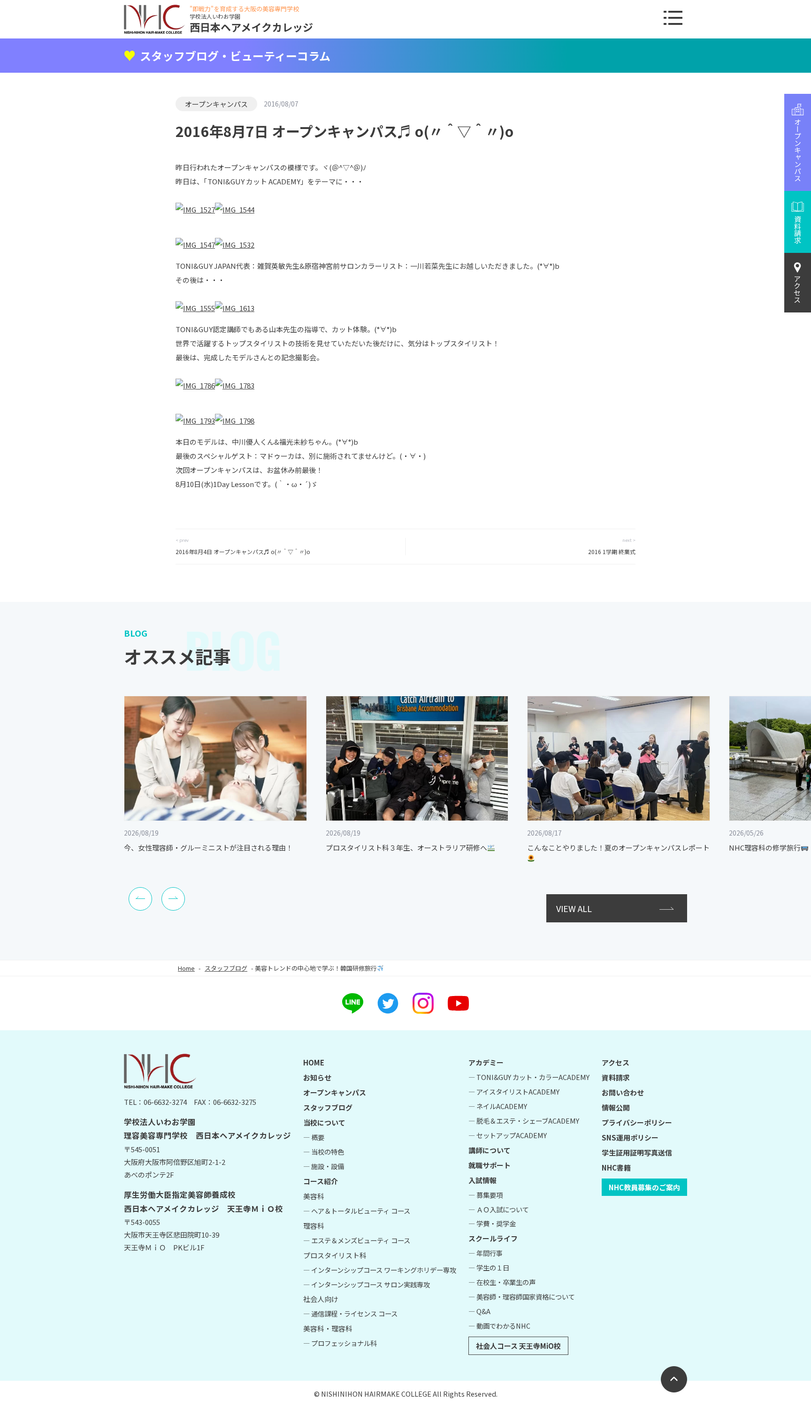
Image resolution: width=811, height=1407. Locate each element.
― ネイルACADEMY (497, 1106)
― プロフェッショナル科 (340, 1343)
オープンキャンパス (216, 104)
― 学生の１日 (488, 1267)
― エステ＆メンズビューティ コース (356, 1240)
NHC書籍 (616, 1167)
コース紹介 (320, 1181)
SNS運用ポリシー (630, 1137)
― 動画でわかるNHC (499, 1326)
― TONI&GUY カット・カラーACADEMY (528, 1077)
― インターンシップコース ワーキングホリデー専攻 (379, 1270)
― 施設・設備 (323, 1166)
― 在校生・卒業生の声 (502, 1282)
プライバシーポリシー (637, 1122)
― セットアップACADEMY (507, 1135)
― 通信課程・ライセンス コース (350, 1313)
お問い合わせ (623, 1092)
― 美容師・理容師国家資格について (521, 1296)
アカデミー (486, 1062)
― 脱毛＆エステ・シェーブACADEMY (523, 1121)
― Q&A (479, 1311)
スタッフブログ (226, 968)
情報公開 (616, 1107)
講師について (489, 1150)
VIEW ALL (574, 908)
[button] (140, 899)
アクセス (798, 289)
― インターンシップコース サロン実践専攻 (366, 1284)
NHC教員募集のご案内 (644, 1187)
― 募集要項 (485, 1195)
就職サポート (489, 1165)
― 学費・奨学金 (492, 1223)
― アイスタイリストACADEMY (513, 1091)
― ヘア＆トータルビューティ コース (356, 1211)
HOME (313, 1062)
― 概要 (313, 1137)
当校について (324, 1122)
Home (186, 968)
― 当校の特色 (323, 1151)
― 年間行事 (485, 1253)
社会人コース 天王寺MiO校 (518, 1346)
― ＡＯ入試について (498, 1209)
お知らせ (317, 1077)
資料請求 (616, 1077)
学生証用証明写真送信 (637, 1152)
